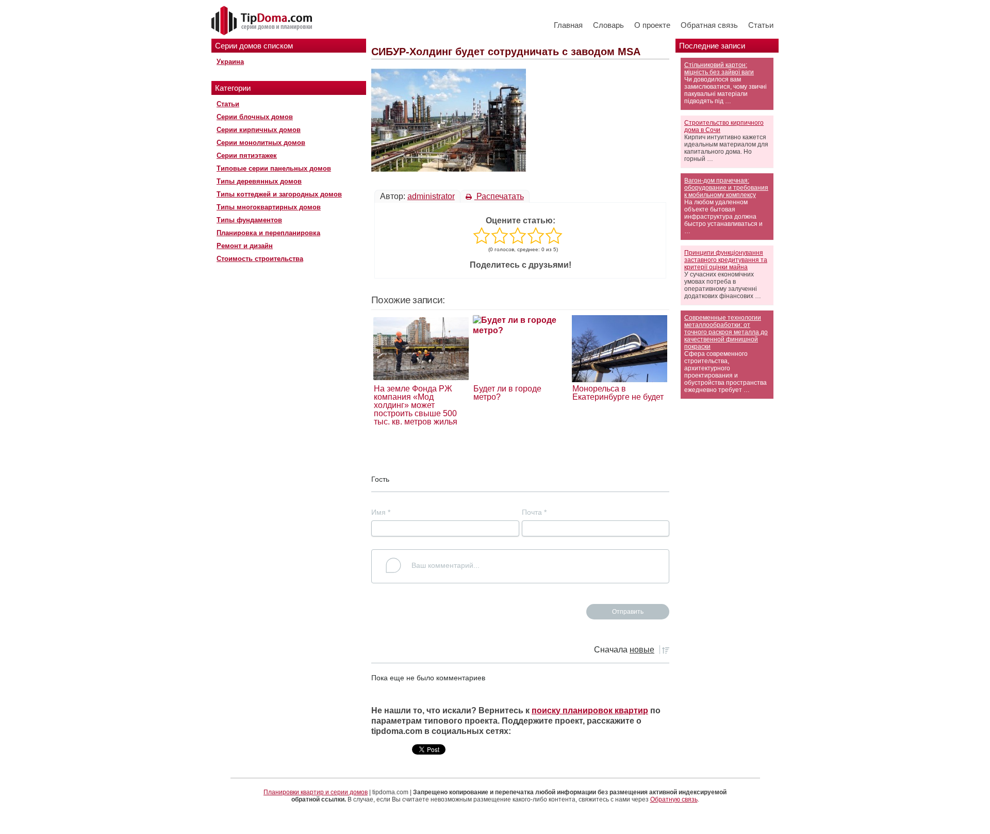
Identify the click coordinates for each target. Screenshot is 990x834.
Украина (230, 62)
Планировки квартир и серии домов (315, 792)
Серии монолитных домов (261, 142)
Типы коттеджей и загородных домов (279, 194)
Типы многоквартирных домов (269, 207)
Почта (534, 512)
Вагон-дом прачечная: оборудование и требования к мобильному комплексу (726, 188)
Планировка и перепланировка (268, 233)
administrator (431, 196)
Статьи (760, 25)
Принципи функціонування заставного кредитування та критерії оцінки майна (725, 260)
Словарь (608, 25)
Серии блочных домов (255, 117)
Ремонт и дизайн (245, 246)
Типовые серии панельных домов (274, 168)
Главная (568, 25)
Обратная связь (709, 25)
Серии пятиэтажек (247, 155)
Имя (380, 512)
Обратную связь (674, 799)
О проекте (652, 25)
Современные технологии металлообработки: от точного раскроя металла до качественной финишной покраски (726, 332)
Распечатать (499, 196)
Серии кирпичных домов (259, 130)
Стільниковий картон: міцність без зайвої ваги (719, 68)
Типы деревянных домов (259, 181)
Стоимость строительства (260, 259)
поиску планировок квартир (590, 710)
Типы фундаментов (249, 220)
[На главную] (263, 21)
